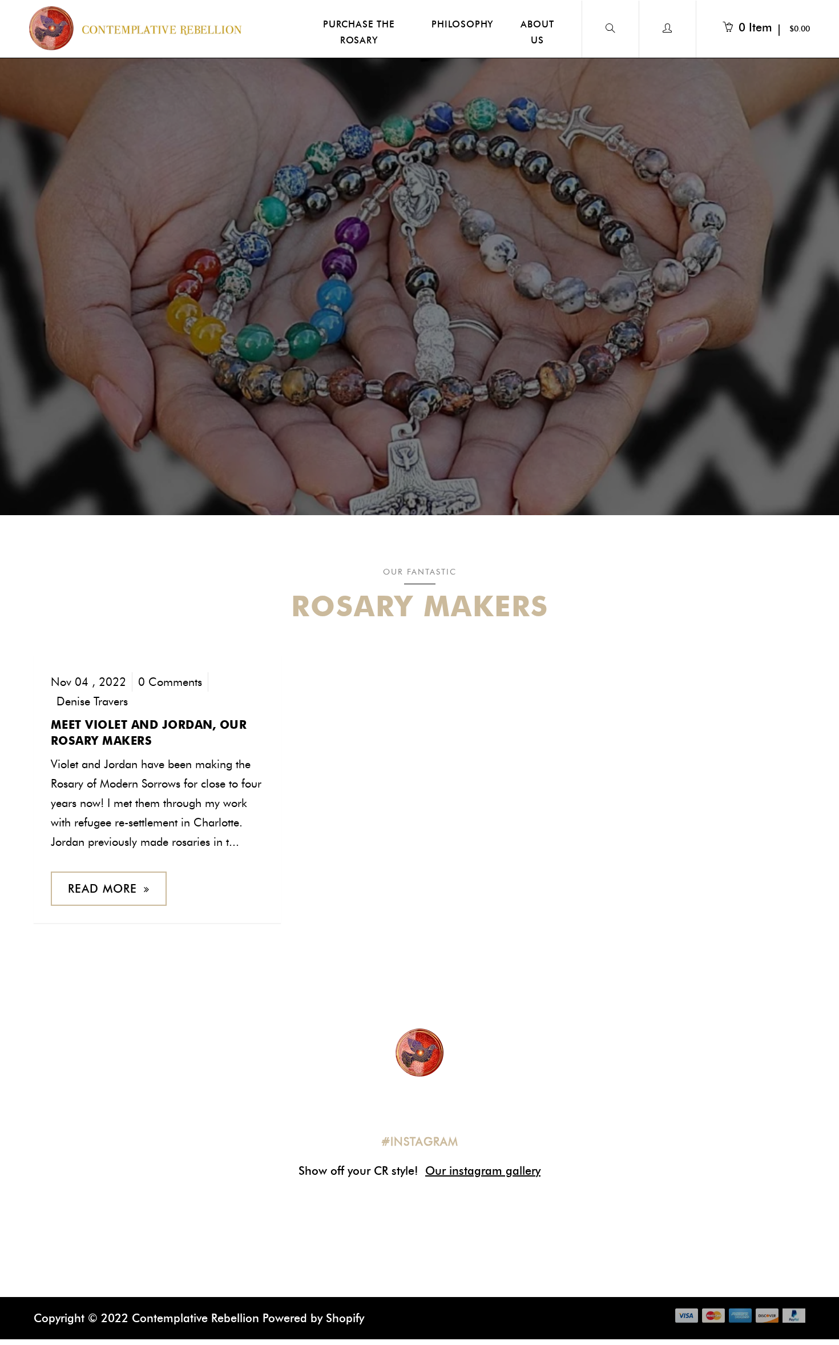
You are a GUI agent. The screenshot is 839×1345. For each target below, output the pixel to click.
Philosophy (462, 24)
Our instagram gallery (482, 1171)
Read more (102, 889)
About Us (537, 32)
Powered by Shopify (313, 1318)
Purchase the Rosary (359, 32)
